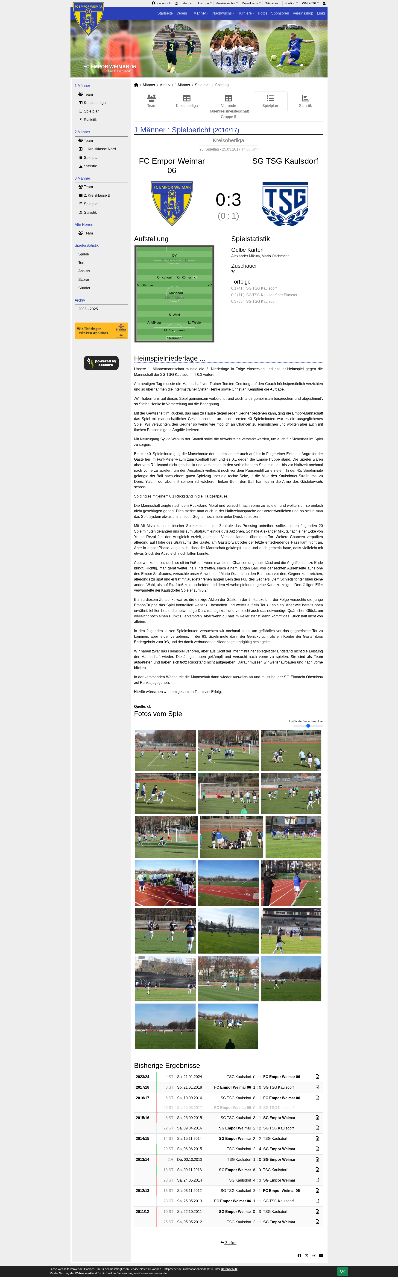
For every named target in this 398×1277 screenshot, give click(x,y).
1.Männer (82, 86)
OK (342, 1271)
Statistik (90, 120)
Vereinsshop (303, 13)
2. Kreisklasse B (96, 195)
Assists (84, 271)
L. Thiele (194, 322)
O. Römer (186, 277)
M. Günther (145, 285)
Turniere (245, 13)
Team (88, 94)
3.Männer (82, 178)
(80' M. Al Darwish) (174, 260)
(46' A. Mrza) (174, 297)
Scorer (83, 279)
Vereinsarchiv (225, 3)
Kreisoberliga (94, 103)
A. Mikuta (154, 322)
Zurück (230, 1243)
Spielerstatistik (87, 245)
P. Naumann (174, 338)
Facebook (163, 3)
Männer (199, 13)
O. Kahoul (164, 277)
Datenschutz (229, 1269)
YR (210, 285)
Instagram (186, 3)
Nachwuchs (222, 13)
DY (174, 255)
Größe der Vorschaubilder (306, 721)
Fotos (262, 13)
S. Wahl (174, 315)
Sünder (84, 288)
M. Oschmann (174, 330)
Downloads (250, 3)
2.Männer (82, 132)
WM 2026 (309, 3)
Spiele (83, 254)
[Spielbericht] (317, 1076)
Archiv (80, 300)
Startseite (165, 13)
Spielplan (91, 111)
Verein (181, 13)
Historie (203, 3)
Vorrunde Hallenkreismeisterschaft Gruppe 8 (228, 111)
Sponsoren (280, 13)
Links (321, 13)
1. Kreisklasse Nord (99, 149)
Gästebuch (273, 3)
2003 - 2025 (88, 309)
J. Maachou (174, 293)
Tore (81, 263)
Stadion (290, 3)
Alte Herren (84, 225)
